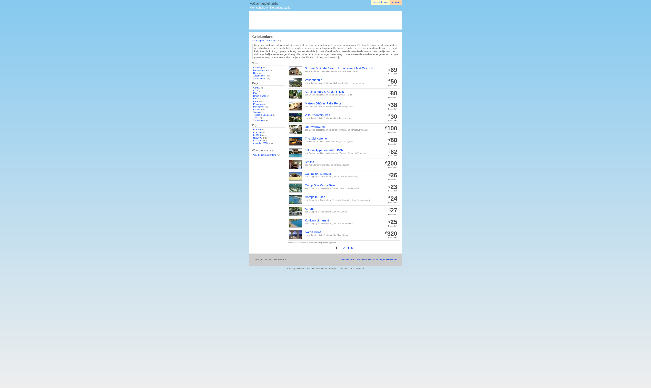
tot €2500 (257, 140)
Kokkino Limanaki (317, 220)
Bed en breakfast (261, 70)
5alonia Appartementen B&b (324, 150)
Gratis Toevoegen (377, 259)
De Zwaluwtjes (315, 127)
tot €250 (257, 132)
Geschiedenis (379, 2)
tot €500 (257, 135)
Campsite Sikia (315, 197)
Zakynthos (258, 120)
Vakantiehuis (259, 78)
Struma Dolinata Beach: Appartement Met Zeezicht (339, 68)
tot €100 (257, 130)
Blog (365, 259)
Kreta (255, 101)
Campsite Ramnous (318, 173)
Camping (257, 67)
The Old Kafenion (317, 138)
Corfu (255, 90)
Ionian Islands (259, 96)
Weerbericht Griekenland (264, 155)
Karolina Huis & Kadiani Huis (324, 91)
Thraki (256, 118)
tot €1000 (257, 138)
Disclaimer (392, 259)
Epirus (256, 93)
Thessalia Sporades (262, 115)
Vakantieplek (258, 40)
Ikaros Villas (313, 232)
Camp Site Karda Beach (321, 185)
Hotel (255, 73)
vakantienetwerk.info (278, 259)
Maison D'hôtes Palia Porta (323, 103)
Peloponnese (259, 107)
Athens (309, 208)
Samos (256, 112)
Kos (255, 99)
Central (256, 88)
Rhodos (257, 109)
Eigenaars (396, 2)
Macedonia (258, 104)
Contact (358, 259)
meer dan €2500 (261, 143)
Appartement (259, 76)
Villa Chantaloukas (317, 115)
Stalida (309, 162)
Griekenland (271, 40)
